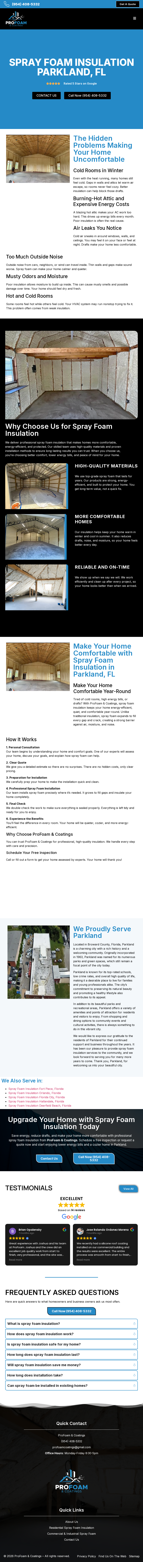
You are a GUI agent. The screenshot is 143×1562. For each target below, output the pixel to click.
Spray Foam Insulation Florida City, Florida (36, 1097)
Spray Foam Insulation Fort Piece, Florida (35, 1089)
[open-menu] (135, 18)
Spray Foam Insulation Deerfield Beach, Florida (39, 1105)
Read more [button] (15, 1260)
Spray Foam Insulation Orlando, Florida (34, 1093)
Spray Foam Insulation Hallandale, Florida (36, 1101)
